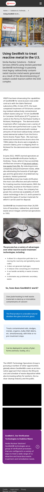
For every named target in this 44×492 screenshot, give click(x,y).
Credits (5, 489)
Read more (22, 447)
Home (5, 11)
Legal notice (14, 489)
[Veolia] (11, 3)
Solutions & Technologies (18, 11)
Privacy (23, 489)
